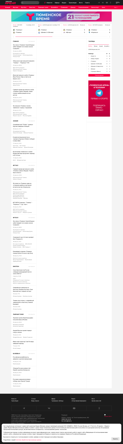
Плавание (64, 7)
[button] (13, 36)
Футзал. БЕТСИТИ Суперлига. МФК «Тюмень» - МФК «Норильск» (99, 30)
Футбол (23, 7)
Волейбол (54, 7)
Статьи (33, 398)
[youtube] (74, 408)
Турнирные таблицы (57, 400)
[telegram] (23, 408)
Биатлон (32, 7)
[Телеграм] (99, 98)
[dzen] (99, 408)
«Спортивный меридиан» (79, 400)
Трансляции (72, 3)
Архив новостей (96, 400)
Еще (115, 7)
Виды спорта (35, 400)
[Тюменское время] (61, 16)
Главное (16, 41)
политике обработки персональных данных (28, 440)
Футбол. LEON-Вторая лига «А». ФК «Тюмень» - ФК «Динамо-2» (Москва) (49, 30)
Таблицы (91, 41)
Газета (87, 3)
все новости (32, 41)
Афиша (57, 3)
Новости (49, 3)
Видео (64, 3)
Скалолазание (83, 7)
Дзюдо (73, 7)
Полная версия (99, 75)
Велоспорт (95, 7)
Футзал (15, 7)
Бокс (103, 7)
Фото (81, 3)
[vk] (49, 408)
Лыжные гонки (43, 7)
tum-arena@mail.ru (67, 421)
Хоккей (7, 7)
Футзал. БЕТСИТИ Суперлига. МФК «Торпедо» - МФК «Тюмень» (24, 30)
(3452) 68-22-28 (66, 419)
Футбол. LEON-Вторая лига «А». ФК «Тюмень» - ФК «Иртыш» (74, 30)
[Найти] (22, 2)
